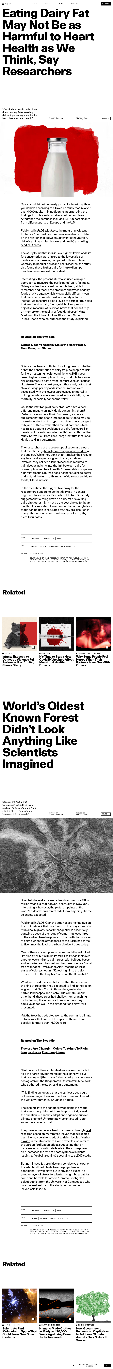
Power (35, 4)
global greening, (45, 1155)
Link (59, 538)
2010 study (83, 1155)
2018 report (78, 373)
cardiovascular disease (60, 546)
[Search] (102, 3)
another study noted (72, 384)
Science (43, 1218)
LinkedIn (46, 538)
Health (43, 546)
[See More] (74, 546)
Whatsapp (35, 538)
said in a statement (43, 439)
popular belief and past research (57, 264)
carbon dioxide (57, 1218)
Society (74, 4)
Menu (107, 4)
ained (84, 319)
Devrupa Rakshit (56, 119)
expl (78, 319)
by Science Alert (53, 967)
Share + (105, 118)
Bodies (48, 4)
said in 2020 (38, 1189)
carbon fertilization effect (42, 1144)
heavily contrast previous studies (65, 451)
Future (61, 4)
